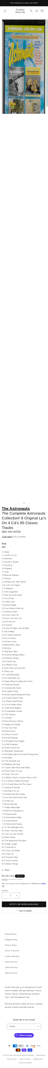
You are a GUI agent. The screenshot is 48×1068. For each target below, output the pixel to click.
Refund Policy (11, 934)
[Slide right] (29, 503)
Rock (4, 543)
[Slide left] (18, 503)
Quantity (5, 891)
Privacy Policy (11, 945)
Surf (3, 547)
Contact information (25, 1062)
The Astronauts (16, 508)
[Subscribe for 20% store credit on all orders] (38, 1026)
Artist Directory (11, 962)
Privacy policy (12, 1059)
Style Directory (11, 973)
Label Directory (11, 967)
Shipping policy (38, 1059)
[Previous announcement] (4, 3)
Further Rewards (12, 956)
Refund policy (40, 1055)
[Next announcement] (43, 3)
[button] (5, 11)
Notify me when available (24, 904)
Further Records (14, 1055)
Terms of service (25, 1059)
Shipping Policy (11, 940)
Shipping (5, 879)
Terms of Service (12, 951)
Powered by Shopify (27, 1055)
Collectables (7, 537)
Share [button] (7, 870)
